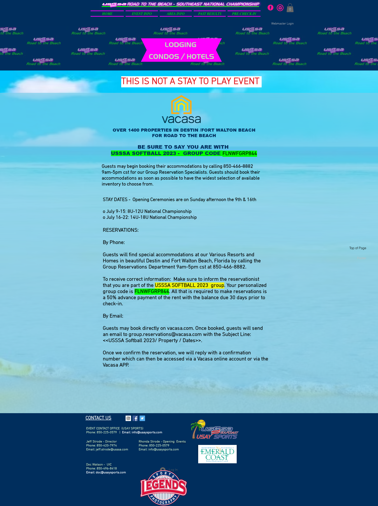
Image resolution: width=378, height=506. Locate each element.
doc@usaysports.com (111, 472)
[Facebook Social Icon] (135, 418)
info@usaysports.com (147, 432)
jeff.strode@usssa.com (112, 449)
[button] (142, 13)
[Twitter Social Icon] (142, 418)
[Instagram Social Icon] (128, 418)
